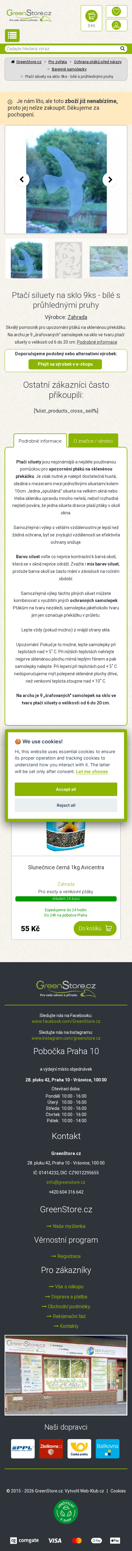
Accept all (66, 789)
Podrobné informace (97, 342)
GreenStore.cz (28, 61)
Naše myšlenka (68, 1226)
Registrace (68, 1256)
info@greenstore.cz (66, 1182)
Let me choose (92, 771)
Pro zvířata (58, 61)
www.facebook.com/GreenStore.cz (66, 1021)
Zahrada (77, 317)
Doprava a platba (68, 1297)
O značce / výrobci (93, 441)
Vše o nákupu (68, 1287)
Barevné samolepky (69, 69)
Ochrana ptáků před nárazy (98, 61)
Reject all (66, 805)
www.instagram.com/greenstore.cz (66, 1038)
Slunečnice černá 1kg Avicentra (66, 867)
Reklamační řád (68, 1316)
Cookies (118, 1490)
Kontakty (69, 1326)
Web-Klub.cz (92, 1490)
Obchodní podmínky (68, 1306)
